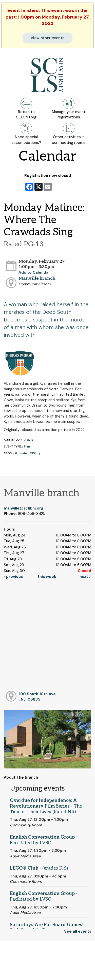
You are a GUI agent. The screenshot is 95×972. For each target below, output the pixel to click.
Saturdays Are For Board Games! (48, 927)
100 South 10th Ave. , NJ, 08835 (38, 696)
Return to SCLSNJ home (22, 964)
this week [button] (47, 576)
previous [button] (14, 576)
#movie (20, 453)
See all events (77, 931)
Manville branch (36, 278)
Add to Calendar (34, 272)
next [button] (84, 576)
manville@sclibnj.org (23, 508)
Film (27, 446)
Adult (28, 440)
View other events (47, 37)
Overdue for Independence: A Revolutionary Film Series (46, 806)
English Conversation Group (44, 840)
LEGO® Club (39, 868)
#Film (33, 453)
